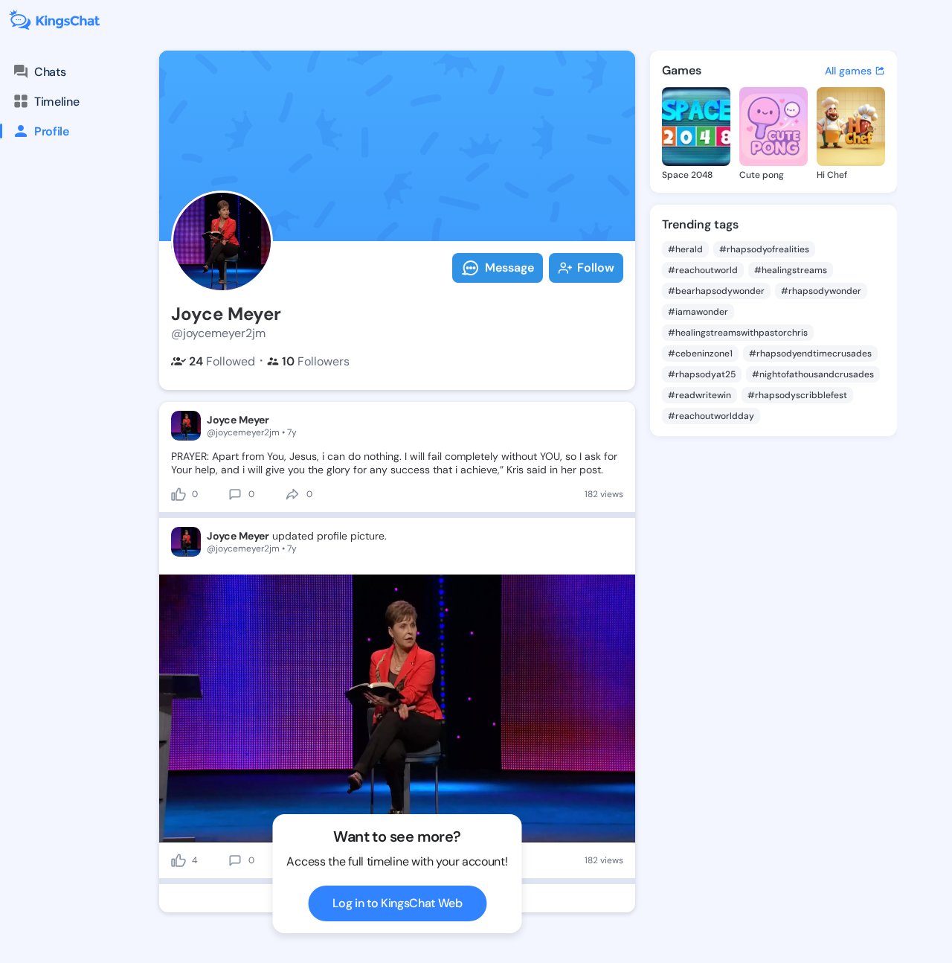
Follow (595, 267)
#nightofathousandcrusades (813, 374)
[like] (178, 494)
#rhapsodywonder (821, 291)
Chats (49, 72)
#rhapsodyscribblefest (797, 395)
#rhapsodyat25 (702, 374)
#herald (685, 249)
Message (509, 267)
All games (848, 70)
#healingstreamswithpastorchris (738, 333)
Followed (222, 361)
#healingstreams (790, 270)
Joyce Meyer (238, 419)
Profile (51, 131)
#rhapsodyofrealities (764, 249)
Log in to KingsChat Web (397, 903)
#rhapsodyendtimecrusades (810, 353)
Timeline (56, 101)
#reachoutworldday (711, 416)
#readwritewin (699, 395)
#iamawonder (698, 312)
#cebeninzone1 (700, 353)
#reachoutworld (703, 270)
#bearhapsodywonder (716, 291)
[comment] (235, 494)
